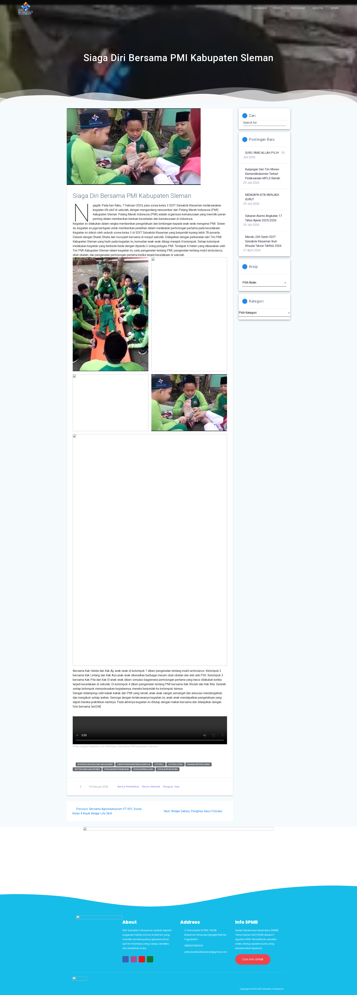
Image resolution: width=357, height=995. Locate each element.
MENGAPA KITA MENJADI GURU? (262, 197)
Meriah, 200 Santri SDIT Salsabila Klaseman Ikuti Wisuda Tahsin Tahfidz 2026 (263, 241)
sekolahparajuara (143, 769)
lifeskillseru (175, 764)
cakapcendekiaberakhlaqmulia (133, 764)
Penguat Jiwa (171, 786)
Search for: (250, 122)
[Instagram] (134, 959)
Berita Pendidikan (128, 786)
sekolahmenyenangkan (116, 769)
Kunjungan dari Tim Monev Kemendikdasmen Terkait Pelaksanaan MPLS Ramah (262, 174)
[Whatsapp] (150, 959)
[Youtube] (142, 959)
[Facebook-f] (125, 959)
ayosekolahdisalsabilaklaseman (95, 764)
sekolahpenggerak (167, 769)
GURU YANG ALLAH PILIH (262, 153)
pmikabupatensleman (198, 764)
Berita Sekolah (151, 786)
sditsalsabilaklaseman (87, 769)
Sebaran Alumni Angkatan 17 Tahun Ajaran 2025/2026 (263, 218)
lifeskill (159, 764)
